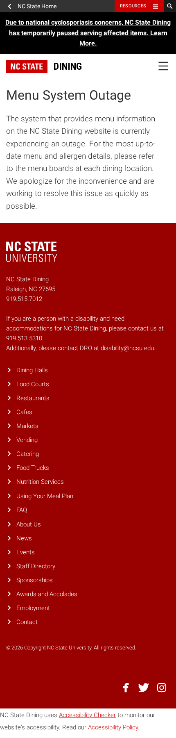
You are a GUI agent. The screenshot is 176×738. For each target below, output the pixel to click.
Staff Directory (35, 566)
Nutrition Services (40, 481)
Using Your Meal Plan (44, 496)
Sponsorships (34, 580)
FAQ (21, 510)
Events (25, 552)
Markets (27, 426)
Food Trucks (32, 468)
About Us (28, 524)
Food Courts (32, 384)
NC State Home (37, 6)
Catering (27, 454)
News (24, 538)
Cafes (24, 412)
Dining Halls (32, 370)
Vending (27, 440)
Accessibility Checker (87, 715)
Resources (133, 6)
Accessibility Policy (113, 727)
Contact (27, 622)
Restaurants (33, 398)
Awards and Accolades (46, 594)
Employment (33, 608)
